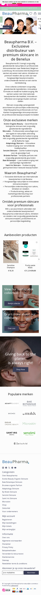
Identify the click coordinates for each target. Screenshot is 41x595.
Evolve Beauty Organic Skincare (15, 479)
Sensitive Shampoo (11, 266)
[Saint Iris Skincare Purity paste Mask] (30, 251)
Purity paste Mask (30, 266)
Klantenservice (8, 557)
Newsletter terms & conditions (14, 563)
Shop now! (20, 27)
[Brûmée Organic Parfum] (11, 413)
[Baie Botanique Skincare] (29, 403)
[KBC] (27, 589)
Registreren (7, 519)
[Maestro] (20, 592)
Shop (4, 505)
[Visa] (34, 589)
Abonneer (31, 572)
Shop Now (20, 369)
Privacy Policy (7, 547)
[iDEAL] (13, 589)
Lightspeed (14, 586)
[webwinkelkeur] (6, 591)
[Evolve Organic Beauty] (11, 423)
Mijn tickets (7, 526)
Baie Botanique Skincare (12, 482)
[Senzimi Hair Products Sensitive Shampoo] (10, 251)
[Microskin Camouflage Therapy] (29, 423)
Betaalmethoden (9, 550)
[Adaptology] (11, 403)
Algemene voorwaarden (12, 541)
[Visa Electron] (17, 592)
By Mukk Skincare (9, 492)
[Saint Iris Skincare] (11, 433)
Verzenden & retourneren (12, 554)
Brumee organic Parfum (12, 485)
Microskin (6, 501)
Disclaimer (6, 544)
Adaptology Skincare (10, 488)
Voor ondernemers (10, 511)
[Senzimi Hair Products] (29, 433)
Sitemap (5, 560)
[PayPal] (17, 589)
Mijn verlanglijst (8, 529)
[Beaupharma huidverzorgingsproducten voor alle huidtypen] (15, 13)
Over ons (6, 537)
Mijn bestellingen (9, 523)
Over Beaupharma (9, 475)
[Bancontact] (31, 589)
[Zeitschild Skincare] (20, 443)
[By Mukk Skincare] (29, 413)
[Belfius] (24, 589)
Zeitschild (6, 508)
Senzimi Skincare (9, 495)
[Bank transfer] (20, 589)
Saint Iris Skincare (9, 498)
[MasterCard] (13, 592)
